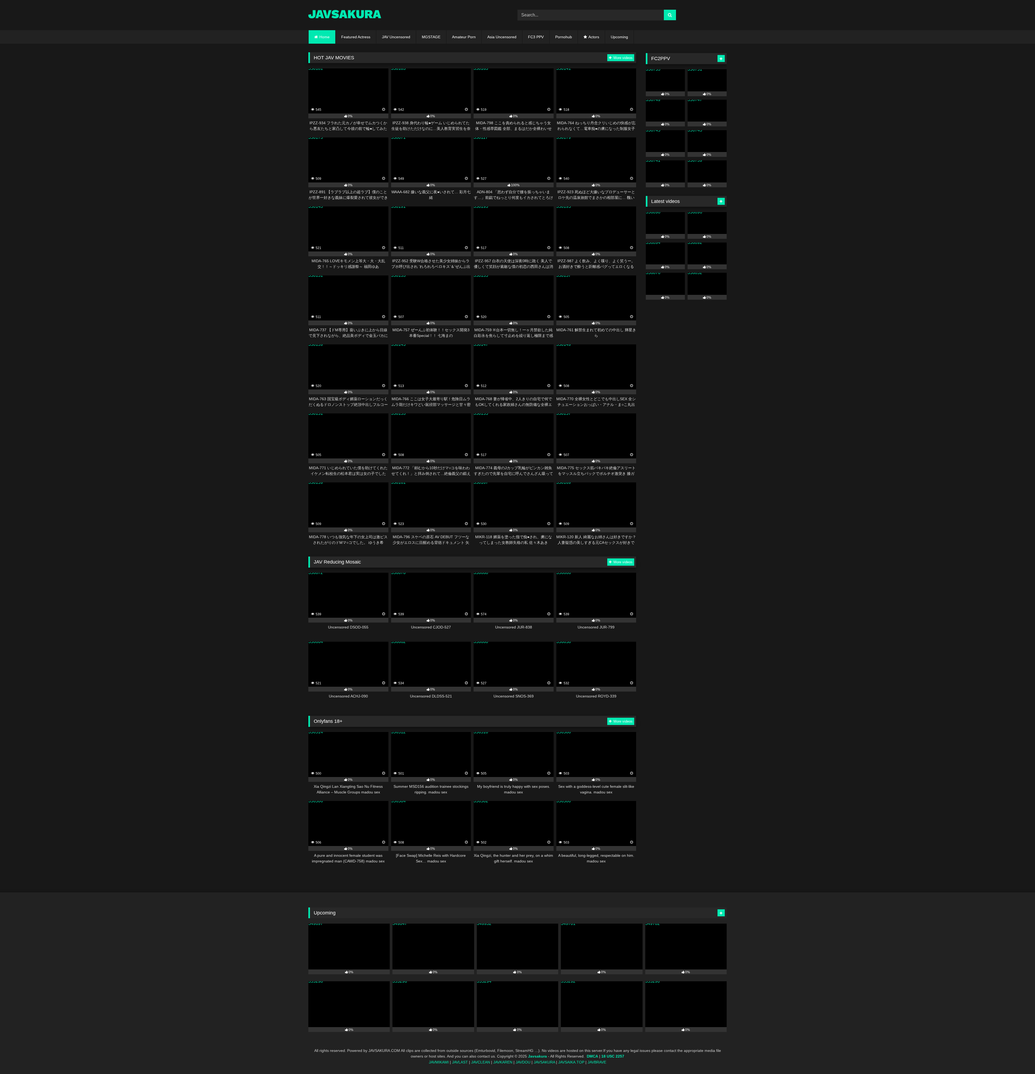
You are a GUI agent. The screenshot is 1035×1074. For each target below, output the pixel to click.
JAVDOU (523, 1062)
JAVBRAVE (597, 1062)
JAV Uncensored (396, 37)
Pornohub (563, 37)
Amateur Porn (464, 37)
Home (324, 37)
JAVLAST (460, 1062)
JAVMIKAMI (439, 1062)
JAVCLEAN (480, 1062)
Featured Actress (355, 37)
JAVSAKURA (544, 1062)
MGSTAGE (431, 37)
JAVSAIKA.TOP (571, 1062)
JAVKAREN (502, 1062)
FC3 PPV (536, 37)
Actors (593, 37)
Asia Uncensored (501, 37)
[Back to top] (1018, 1058)
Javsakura (537, 1056)
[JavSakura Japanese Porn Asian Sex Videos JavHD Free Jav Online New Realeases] (344, 15)
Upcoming (619, 37)
